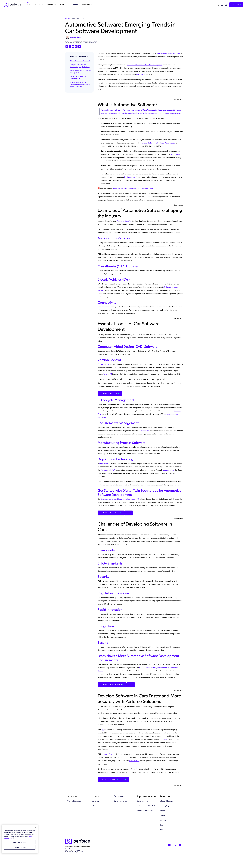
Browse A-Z (94, 801)
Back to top (178, 99)
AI (27, 4)
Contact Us (235, 4)
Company (86, 4)
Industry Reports (166, 806)
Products (50, 4)
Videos (162, 811)
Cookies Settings (20, 847)
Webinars (163, 820)
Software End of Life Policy (147, 806)
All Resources (165, 830)
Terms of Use (76, 848)
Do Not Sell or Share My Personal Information (76, 852)
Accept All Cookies (19, 842)
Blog (161, 825)
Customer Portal (143, 801)
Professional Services (144, 811)
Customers (74, 4)
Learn (62, 4)
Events (162, 815)
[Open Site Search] (218, 4)
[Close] (35, 828)
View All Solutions (74, 801)
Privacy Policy (68, 848)
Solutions (37, 4)
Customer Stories (120, 801)
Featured (93, 806)
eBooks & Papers (166, 801)
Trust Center (68, 850)
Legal (81, 848)
